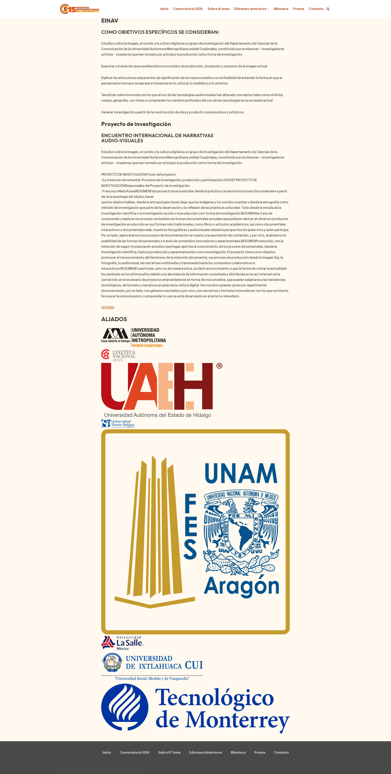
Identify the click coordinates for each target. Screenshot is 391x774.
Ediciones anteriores (205, 752)
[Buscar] (327, 8)
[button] (268, 9)
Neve (63, 769)
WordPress (133, 769)
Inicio (164, 9)
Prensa (298, 9)
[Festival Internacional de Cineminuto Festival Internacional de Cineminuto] (79, 9)
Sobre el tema (219, 9)
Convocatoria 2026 (188, 9)
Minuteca (281, 9)
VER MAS (107, 307)
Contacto (316, 9)
